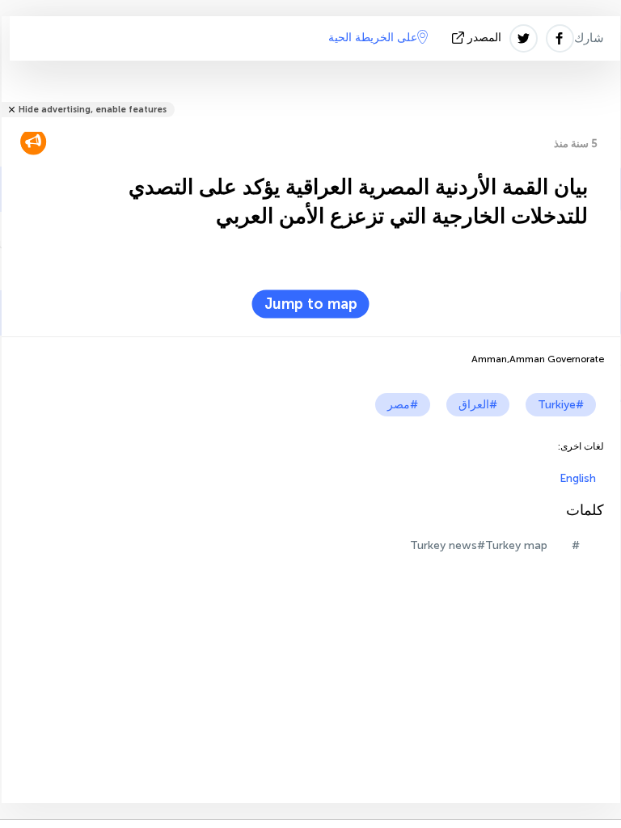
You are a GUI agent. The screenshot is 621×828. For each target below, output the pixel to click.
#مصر (402, 405)
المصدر (484, 37)
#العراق (477, 405)
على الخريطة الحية (372, 37)
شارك (589, 38)
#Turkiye (561, 405)
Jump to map (310, 304)
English (578, 478)
